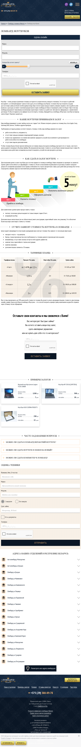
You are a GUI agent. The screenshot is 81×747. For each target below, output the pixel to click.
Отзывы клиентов (45, 687)
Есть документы (10, 517)
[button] (4, 66)
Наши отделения (10, 687)
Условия (34, 687)
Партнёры (73, 687)
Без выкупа (23, 501)
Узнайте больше (6, 738)
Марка (4, 44)
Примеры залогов (23, 687)
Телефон (5, 71)
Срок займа (5, 506)
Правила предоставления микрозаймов (40, 713)
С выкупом (8, 501)
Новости (55, 687)
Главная (3, 24)
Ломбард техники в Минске (16, 24)
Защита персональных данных (40, 716)
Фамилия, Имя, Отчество (9, 473)
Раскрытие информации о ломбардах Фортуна (40, 711)
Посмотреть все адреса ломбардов (43, 668)
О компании (64, 687)
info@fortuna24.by (42, 706)
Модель (4, 53)
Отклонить (8, 743)
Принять (21, 743)
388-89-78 (10, 11)
